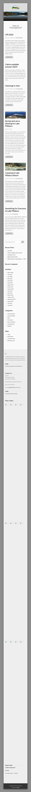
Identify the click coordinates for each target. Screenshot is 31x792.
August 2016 (11, 289)
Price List (7, 770)
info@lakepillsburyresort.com (14, 387)
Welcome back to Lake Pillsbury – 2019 (17, 259)
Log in (9, 334)
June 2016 (10, 291)
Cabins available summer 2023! (15, 252)
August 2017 (11, 285)
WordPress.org (11, 340)
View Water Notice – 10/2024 (11, 773)
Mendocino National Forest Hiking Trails (13, 366)
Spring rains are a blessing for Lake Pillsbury (12, 123)
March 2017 (10, 287)
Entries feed (10, 336)
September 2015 (11, 299)
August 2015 (11, 301)
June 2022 (10, 276)
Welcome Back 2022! (13, 257)
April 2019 (10, 280)
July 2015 (10, 303)
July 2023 (10, 274)
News (9, 318)
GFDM (18, 787)
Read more (9, 56)
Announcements (11, 313)
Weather (10, 326)
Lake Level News (11, 315)
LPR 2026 (9, 34)
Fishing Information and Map (11, 393)
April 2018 (10, 282)
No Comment (19, 37)
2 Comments (15, 214)
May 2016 (10, 293)
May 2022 (10, 278)
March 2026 (10, 272)
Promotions (10, 320)
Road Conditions (11, 322)
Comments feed (11, 338)
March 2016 (10, 295)
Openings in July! (12, 86)
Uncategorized (11, 324)
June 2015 (10, 305)
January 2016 (11, 297)
